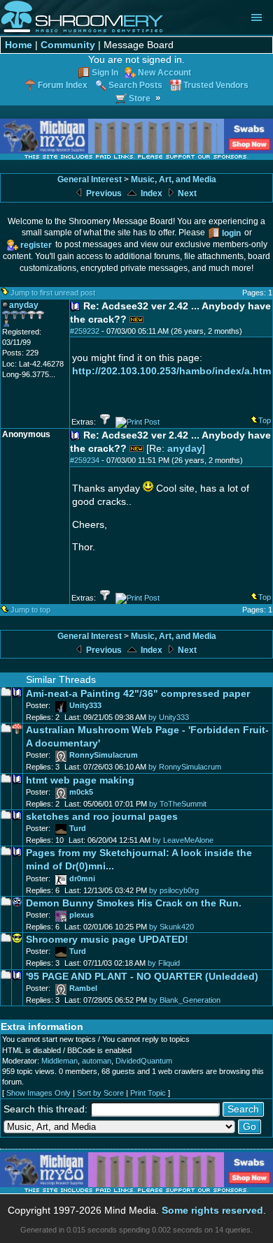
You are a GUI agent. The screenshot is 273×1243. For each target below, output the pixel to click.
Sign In (105, 72)
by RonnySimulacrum (184, 767)
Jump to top (30, 609)
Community (68, 45)
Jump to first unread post (52, 292)
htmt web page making (80, 780)
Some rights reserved (212, 1210)
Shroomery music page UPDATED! (107, 939)
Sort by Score (100, 1093)
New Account (164, 72)
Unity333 (85, 705)
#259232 (84, 331)
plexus (81, 915)
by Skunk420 (171, 926)
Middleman (59, 1061)
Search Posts (135, 84)
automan (96, 1061)
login (231, 232)
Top (264, 420)
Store (139, 98)
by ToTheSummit (177, 804)
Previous (103, 193)
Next (186, 193)
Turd (77, 828)
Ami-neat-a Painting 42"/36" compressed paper (138, 694)
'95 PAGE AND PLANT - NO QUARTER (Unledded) (142, 976)
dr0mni (82, 878)
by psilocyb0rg (174, 890)
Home (18, 45)
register (36, 244)
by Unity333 (168, 717)
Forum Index (63, 84)
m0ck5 (81, 792)
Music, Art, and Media (173, 179)
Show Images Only (38, 1093)
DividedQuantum (143, 1061)
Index (150, 193)
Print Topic (148, 1093)
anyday (184, 448)
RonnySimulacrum (103, 755)
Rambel (83, 988)
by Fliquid (164, 963)
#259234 (84, 460)
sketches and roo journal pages (102, 816)
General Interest (89, 179)
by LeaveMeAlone (183, 840)
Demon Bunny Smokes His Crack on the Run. (133, 903)
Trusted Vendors (215, 84)
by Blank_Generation (184, 1000)
